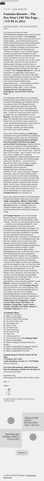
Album (7, 399)
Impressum (8, 478)
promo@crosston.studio (12, 371)
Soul (13, 401)
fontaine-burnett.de (10, 363)
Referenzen (22, 453)
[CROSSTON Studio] (9, 1)
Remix (31, 399)
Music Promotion (20, 9)
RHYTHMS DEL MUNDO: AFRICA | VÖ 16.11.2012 (11, 436)
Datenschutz (31, 475)
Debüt (13, 399)
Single (7, 401)
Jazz (26, 399)
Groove (20, 399)
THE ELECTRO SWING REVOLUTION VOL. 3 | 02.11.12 (31, 421)
